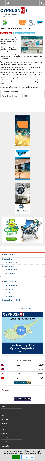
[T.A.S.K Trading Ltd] (22, 164)
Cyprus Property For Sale (22, 308)
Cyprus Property (9, 289)
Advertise (4, 411)
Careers (4, 434)
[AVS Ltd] (22, 130)
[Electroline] (13, 22)
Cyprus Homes (9, 296)
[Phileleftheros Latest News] (22, 398)
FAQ (3, 415)
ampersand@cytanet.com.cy (24, 33)
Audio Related (9, 255)
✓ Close (16, 457)
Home (3, 407)
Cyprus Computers (10, 270)
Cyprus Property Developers (14, 300)
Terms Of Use (6, 442)
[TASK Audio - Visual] (40, 22)
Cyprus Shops (9, 266)
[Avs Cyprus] (22, 22)
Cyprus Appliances (10, 273)
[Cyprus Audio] (13, 7)
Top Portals (5, 419)
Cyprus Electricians (11, 262)
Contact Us (5, 446)
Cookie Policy (28, 457)
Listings (4, 423)
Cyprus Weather (9, 293)
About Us (4, 429)
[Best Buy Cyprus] (4, 22)
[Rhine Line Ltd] (22, 198)
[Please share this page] (30, 28)
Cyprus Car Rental (10, 286)
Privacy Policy (6, 438)
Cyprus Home (8, 259)
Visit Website (7, 33)
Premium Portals (10, 281)
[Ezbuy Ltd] (22, 230)
